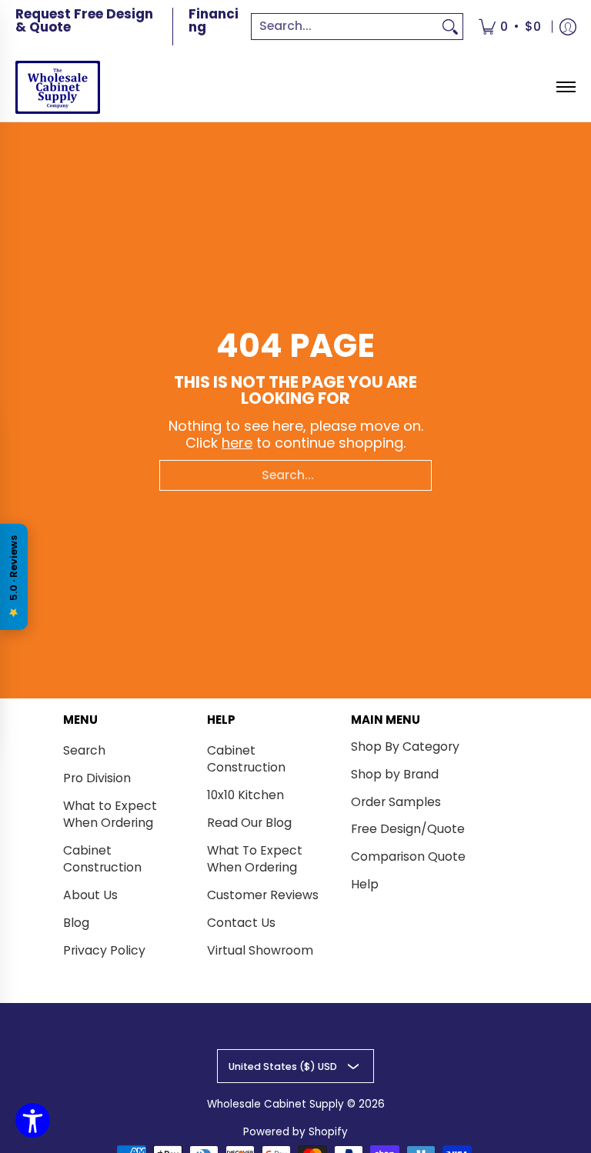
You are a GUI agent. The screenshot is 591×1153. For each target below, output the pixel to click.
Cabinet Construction (102, 859)
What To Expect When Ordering (254, 859)
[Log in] (568, 26)
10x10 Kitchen (245, 795)
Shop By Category (405, 746)
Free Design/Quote (408, 829)
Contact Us (241, 922)
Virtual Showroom (260, 950)
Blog (76, 922)
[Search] (450, 26)
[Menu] (565, 87)
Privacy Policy (104, 950)
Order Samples (396, 802)
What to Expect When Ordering (110, 814)
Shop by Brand (395, 774)
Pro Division (97, 778)
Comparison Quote (408, 856)
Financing (214, 20)
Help (365, 884)
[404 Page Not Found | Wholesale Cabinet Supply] (57, 87)
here (237, 442)
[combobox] (345, 26)
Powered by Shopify (295, 1132)
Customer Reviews (263, 895)
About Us (90, 895)
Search (84, 750)
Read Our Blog (249, 822)
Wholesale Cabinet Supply (275, 1104)
